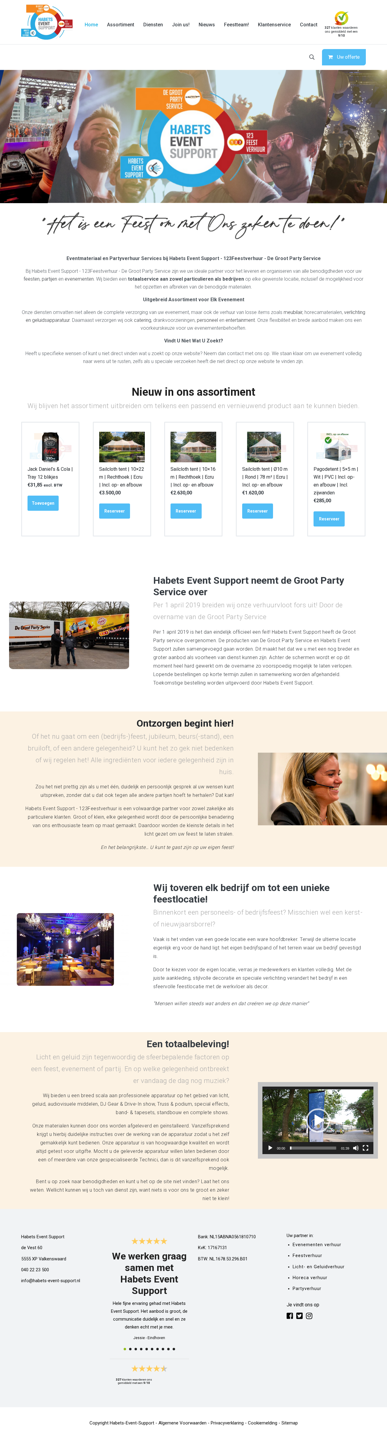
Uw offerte (348, 57)
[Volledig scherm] (366, 1148)
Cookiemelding (262, 1423)
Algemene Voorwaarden (182, 1423)
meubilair (293, 312)
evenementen (79, 279)
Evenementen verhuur (317, 1244)
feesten (32, 279)
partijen (49, 279)
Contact (308, 25)
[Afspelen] (270, 1148)
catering (142, 320)
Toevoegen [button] (43, 503)
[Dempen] (356, 1148)
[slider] (313, 1148)
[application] (317, 1120)
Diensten (153, 25)
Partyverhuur (307, 1288)
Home (91, 25)
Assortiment (120, 25)
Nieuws (207, 25)
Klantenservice (274, 25)
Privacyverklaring (227, 1423)
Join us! (181, 25)
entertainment (240, 320)
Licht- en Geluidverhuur (319, 1266)
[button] (318, 1120)
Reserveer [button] (114, 511)
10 (174, 1349)
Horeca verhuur (310, 1277)
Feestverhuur (307, 1255)
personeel (207, 320)
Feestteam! (236, 25)
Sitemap (289, 1423)
